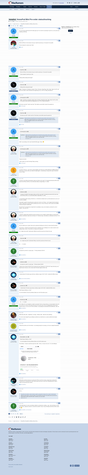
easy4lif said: (22, 69)
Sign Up (70, 30)
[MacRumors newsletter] (78, 2)
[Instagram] (71, 2)
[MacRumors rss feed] (77, 2)
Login (71, 33)
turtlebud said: (22, 191)
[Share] (57, 28)
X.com (12, 440)
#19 (59, 296)
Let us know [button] (61, 2)
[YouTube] (75, 2)
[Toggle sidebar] (78, 9)
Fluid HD (11, 466)
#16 (59, 259)
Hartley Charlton (11, 450)
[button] (17, 6)
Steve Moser (11, 458)
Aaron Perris (46, 458)
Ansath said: (22, 84)
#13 (59, 223)
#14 (59, 235)
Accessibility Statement (18, 464)
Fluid (9, 466)
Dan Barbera (11, 454)
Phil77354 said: (23, 299)
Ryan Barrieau (46, 454)
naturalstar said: (23, 285)
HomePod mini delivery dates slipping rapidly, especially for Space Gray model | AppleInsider (38, 394)
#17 (59, 272)
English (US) (77, 465)
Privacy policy (11, 464)
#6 (59, 110)
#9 (59, 167)
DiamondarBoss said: (24, 336)
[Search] (77, 9)
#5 (59, 94)
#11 (59, 189)
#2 (59, 40)
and (25, 278)
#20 (59, 312)
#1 (59, 28)
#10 (59, 178)
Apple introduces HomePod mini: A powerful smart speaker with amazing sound (39, 118)
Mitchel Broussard (11, 446)
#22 (59, 334)
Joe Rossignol (46, 442)
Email (9, 440)
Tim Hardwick (46, 446)
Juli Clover (10, 442)
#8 (59, 146)
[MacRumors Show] (67, 2)
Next (21, 25)
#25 (59, 403)
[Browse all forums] (75, 9)
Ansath (11, 21)
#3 (59, 67)
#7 (59, 128)
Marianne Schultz (46, 450)
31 (17, 25)
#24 (59, 388)
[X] (73, 2)
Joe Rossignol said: (23, 97)
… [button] (15, 25)
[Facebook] (69, 2)
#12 (59, 212)
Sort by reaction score (23, 21)
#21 (59, 323)
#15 (59, 248)
